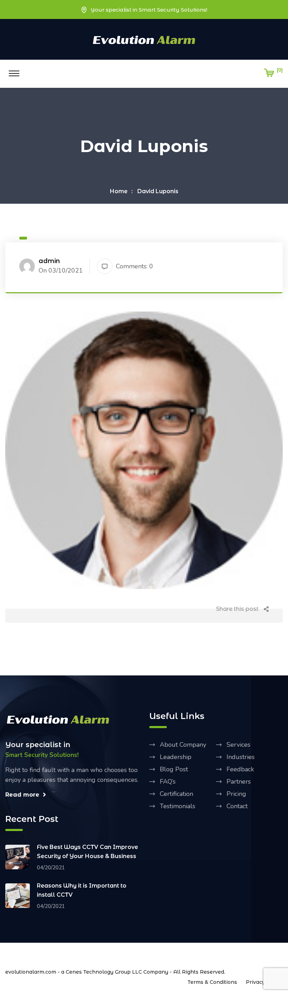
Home (118, 191)
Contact (237, 806)
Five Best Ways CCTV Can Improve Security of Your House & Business (87, 851)
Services (238, 744)
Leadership (175, 757)
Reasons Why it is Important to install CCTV (81, 890)
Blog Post (174, 769)
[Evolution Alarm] (144, 39)
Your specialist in (37, 744)
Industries (241, 757)
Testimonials (177, 806)
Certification (176, 794)
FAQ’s (168, 781)
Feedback (240, 769)
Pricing (236, 794)
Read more (22, 794)
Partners (239, 781)
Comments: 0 (134, 266)
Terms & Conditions (212, 982)
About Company (183, 744)
